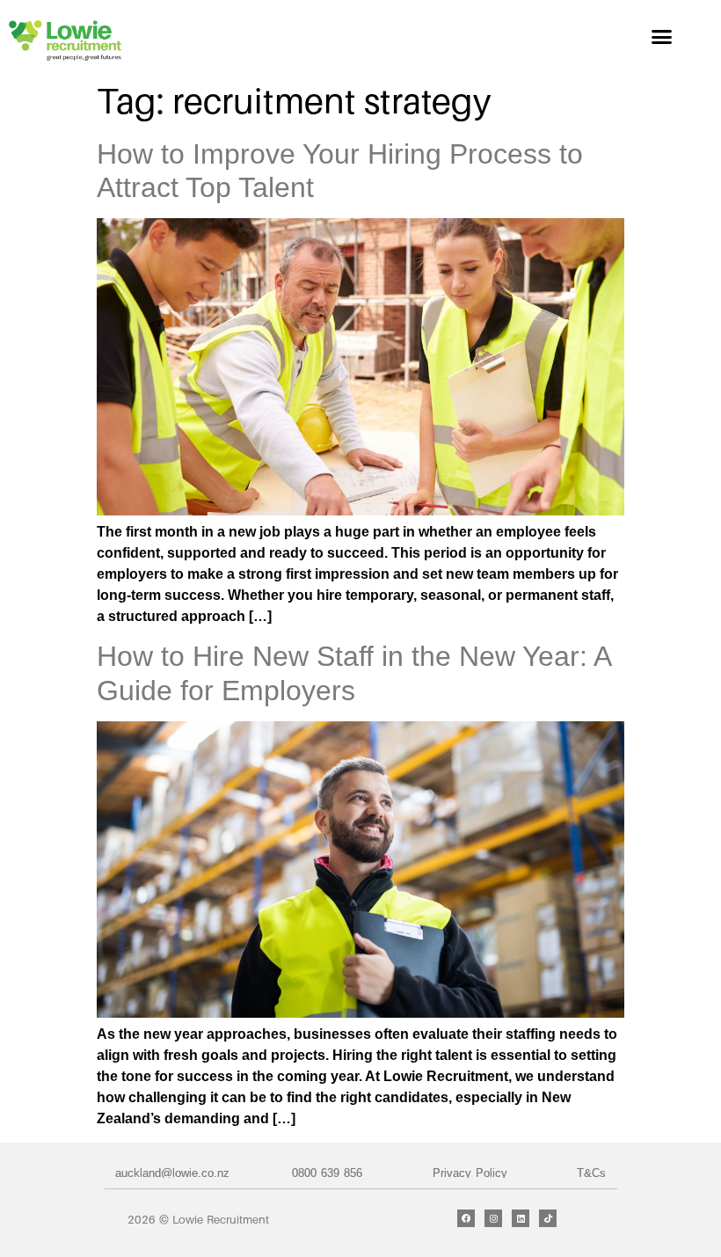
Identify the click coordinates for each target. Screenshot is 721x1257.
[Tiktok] (548, 1218)
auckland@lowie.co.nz (172, 1173)
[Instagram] (493, 1218)
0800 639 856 (327, 1173)
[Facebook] (466, 1218)
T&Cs (591, 1173)
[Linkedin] (520, 1218)
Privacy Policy (470, 1173)
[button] (662, 37)
